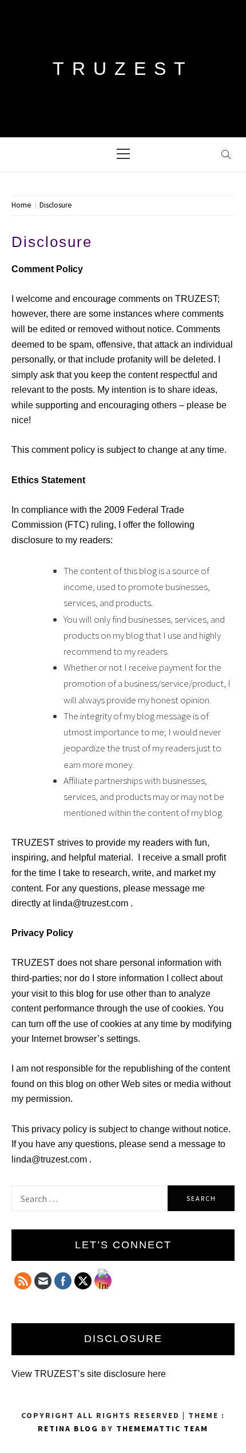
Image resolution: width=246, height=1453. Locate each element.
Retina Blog (68, 1428)
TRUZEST (123, 68)
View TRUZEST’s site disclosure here (88, 1374)
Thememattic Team (162, 1428)
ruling (102, 525)
